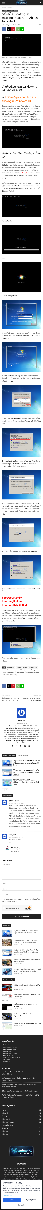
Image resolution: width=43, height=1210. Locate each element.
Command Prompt (30, 670)
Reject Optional (31, 1200)
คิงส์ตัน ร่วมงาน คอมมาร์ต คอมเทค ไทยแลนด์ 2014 (10, 699)
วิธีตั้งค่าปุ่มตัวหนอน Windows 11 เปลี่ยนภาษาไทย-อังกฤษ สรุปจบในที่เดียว (26, 782)
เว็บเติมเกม (6, 1059)
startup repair (20, 672)
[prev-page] (3, 789)
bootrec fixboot (33, 667)
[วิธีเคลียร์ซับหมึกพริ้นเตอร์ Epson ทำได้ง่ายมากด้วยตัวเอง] (7, 997)
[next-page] (6, 789)
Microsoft (11, 7)
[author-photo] (21, 717)
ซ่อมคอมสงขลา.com (9, 1049)
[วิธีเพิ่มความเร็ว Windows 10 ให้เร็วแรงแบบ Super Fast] (7, 1016)
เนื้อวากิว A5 (6, 1062)
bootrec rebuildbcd (18, 670)
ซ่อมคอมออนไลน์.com (10, 1047)
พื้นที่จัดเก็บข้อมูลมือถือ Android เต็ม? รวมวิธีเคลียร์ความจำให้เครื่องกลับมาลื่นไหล (20, 1096)
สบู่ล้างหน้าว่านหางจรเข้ (10, 1053)
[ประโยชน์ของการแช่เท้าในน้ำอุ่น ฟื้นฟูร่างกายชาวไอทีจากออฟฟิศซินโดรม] (7, 942)
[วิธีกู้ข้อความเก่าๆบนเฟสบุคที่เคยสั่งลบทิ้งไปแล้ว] (7, 987)
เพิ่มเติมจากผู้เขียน (22, 755)
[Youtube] (30, 746)
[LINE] (22, 29)
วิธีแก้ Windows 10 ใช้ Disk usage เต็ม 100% (27, 1023)
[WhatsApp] (18, 29)
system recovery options (32, 672)
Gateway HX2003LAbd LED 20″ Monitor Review (32, 699)
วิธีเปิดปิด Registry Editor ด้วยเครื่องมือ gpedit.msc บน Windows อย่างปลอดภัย (26, 772)
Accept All (11, 1200)
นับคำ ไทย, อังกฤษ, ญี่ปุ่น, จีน (11, 1057)
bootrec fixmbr (7, 670)
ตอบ (10, 829)
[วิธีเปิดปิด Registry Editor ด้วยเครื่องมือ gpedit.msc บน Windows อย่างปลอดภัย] (7, 772)
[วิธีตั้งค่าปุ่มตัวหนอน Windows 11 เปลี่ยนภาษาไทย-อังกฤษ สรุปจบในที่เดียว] (7, 782)
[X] (9, 29)
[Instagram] (17, 746)
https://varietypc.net (21, 723)
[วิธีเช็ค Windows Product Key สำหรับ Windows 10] (7, 1006)
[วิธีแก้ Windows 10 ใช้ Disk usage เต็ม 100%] (7, 1025)
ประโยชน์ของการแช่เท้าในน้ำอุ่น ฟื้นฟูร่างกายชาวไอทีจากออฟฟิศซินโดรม (20, 1079)
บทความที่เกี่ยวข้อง (9, 755)
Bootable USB (10, 667)
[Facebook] (4, 29)
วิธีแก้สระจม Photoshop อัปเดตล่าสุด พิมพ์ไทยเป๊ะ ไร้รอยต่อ (20, 1091)
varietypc (7, 25)
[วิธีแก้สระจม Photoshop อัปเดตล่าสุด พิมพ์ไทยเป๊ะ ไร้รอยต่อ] (7, 962)
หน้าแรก (4, 7)
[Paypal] (21, 746)
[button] (3, 2)
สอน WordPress (8, 1051)
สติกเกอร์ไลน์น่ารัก (8, 1055)
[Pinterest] (13, 29)
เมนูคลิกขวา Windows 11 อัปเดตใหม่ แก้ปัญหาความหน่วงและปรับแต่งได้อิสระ (26, 763)
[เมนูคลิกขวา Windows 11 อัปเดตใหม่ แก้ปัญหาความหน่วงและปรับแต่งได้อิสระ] (7, 763)
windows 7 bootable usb (9, 674)
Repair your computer (9, 672)
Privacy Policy (7, 1195)
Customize (21, 1205)
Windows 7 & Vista (13, 10)
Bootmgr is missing (21, 667)
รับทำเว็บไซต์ (7, 1045)
